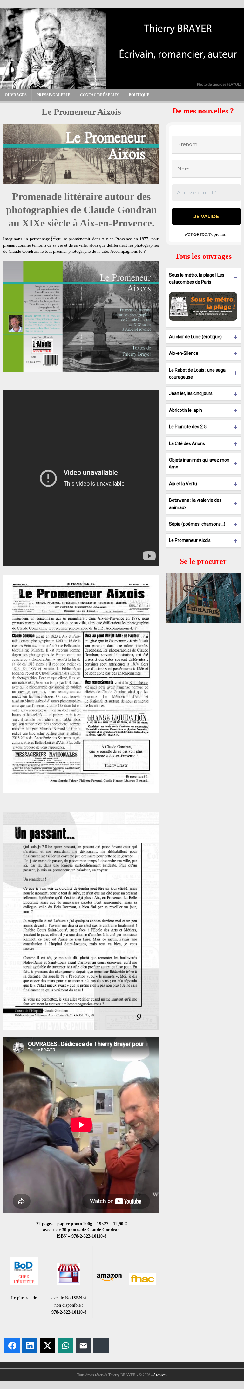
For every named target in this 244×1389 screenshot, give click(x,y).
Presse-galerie (53, 95)
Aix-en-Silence (183, 353)
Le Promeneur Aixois (190, 540)
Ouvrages (16, 95)
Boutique (139, 95)
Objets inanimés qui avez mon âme (199, 463)
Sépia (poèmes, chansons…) (197, 523)
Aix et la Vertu (183, 483)
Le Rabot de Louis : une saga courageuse (197, 373)
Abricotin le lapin (185, 410)
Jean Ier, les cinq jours (191, 393)
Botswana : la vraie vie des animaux (195, 504)
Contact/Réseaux (99, 95)
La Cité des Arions (187, 443)
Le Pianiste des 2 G (188, 426)
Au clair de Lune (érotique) (195, 336)
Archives (160, 1375)
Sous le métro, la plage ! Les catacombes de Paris (196, 278)
